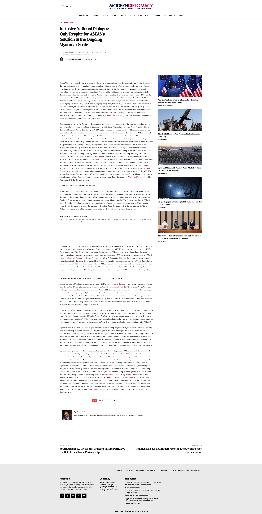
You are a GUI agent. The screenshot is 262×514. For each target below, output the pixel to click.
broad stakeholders (106, 374)
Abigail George (162, 207)
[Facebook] (62, 65)
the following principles (130, 377)
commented (117, 266)
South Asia (161, 232)
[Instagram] (67, 496)
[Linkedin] (76, 65)
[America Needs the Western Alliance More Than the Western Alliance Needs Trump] (180, 86)
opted (105, 194)
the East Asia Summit (74, 258)
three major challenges (118, 284)
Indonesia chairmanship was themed (84, 290)
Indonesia (108, 401)
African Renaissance (164, 198)
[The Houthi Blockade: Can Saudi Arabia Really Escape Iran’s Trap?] (180, 120)
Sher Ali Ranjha (162, 241)
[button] (70, 6)
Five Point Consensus (100, 159)
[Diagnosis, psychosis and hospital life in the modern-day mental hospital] (180, 188)
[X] (66, 65)
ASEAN (100, 401)
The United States (135, 177)
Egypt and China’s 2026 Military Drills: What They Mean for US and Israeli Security (141, 500)
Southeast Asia (67, 22)
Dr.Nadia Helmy (162, 173)
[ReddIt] (81, 65)
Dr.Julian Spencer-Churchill (165, 105)
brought (111, 362)
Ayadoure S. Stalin (74, 59)
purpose (124, 313)
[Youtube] (84, 496)
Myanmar (116, 401)
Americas (161, 96)
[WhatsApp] (71, 65)
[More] (90, 65)
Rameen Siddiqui (162, 139)
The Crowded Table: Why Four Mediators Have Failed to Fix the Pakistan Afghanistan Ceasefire (179, 237)
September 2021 (113, 115)
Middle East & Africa (164, 130)
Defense (161, 164)
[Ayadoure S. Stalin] (62, 59)
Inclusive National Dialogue (123, 353)
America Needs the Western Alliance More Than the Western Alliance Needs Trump (178, 101)
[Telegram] (85, 65)
